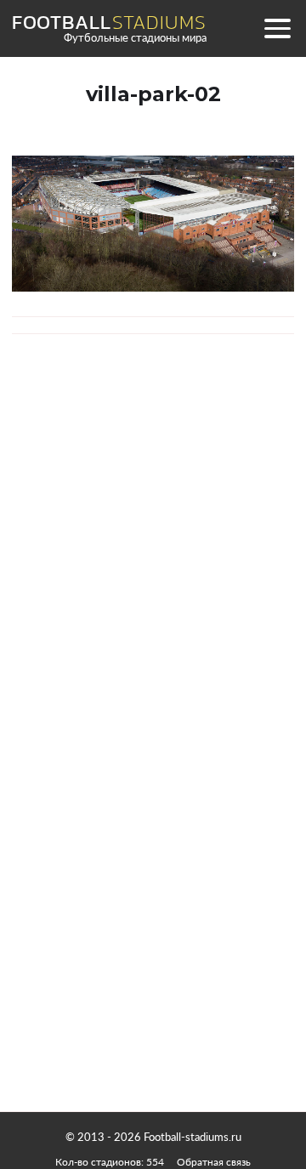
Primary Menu (277, 28)
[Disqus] (152, 586)
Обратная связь (214, 1161)
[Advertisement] (153, 948)
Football (109, 22)
